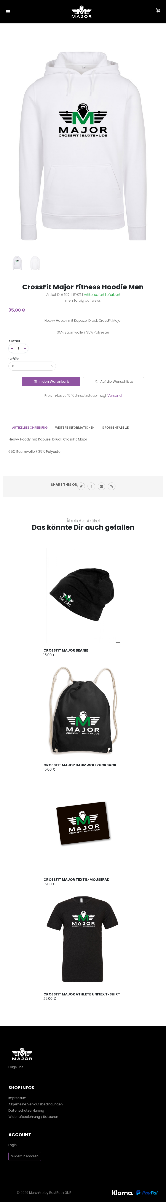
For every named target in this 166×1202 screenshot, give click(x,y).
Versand (114, 395)
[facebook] (91, 486)
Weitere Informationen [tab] (74, 427)
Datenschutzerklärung (26, 1110)
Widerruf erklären (24, 1156)
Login (12, 1145)
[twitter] (81, 486)
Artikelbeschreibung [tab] (30, 427)
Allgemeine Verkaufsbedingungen (35, 1104)
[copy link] (111, 486)
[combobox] (32, 366)
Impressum (17, 1098)
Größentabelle (115, 427)
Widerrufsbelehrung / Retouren (33, 1116)
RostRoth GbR (60, 1192)
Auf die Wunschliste (116, 381)
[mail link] (101, 486)
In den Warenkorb (53, 381)
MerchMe (36, 1192)
